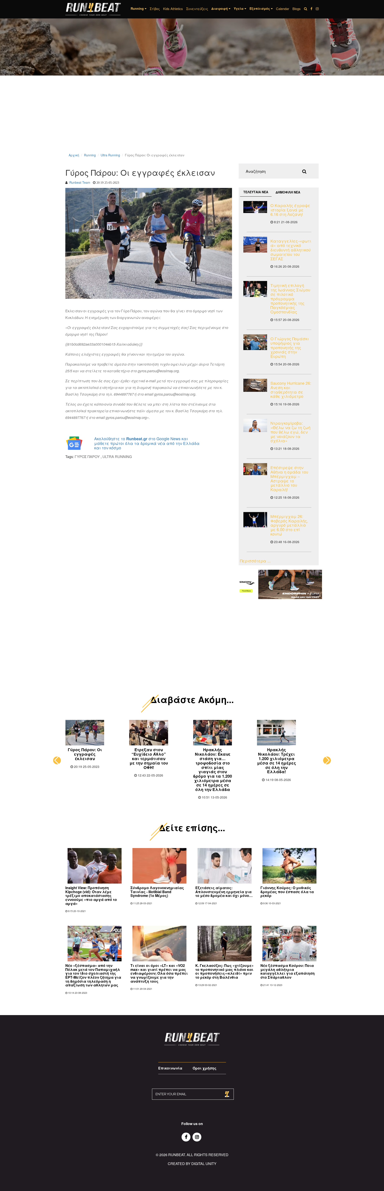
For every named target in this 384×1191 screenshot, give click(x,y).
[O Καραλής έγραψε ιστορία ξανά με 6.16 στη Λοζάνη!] (255, 207)
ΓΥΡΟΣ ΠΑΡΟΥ (87, 456)
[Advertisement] (133, 120)
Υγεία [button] (239, 8)
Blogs (296, 8)
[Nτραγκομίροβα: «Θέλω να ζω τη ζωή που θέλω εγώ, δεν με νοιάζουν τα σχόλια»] (255, 425)
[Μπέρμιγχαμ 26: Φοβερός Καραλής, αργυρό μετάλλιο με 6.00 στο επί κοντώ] (255, 520)
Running (90, 155)
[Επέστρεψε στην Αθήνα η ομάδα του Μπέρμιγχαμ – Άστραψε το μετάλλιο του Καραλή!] (255, 469)
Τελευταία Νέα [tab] (255, 192)
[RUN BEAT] (93, 9)
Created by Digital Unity (192, 1163)
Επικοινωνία (170, 1068)
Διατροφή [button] (220, 8)
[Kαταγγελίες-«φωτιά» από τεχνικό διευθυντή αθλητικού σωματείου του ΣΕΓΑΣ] (255, 244)
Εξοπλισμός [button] (260, 8)
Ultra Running (110, 155)
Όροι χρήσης (204, 1068)
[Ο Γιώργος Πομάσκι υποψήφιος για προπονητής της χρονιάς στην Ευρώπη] (255, 342)
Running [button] (138, 8)
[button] (57, 760)
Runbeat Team (79, 182)
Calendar (282, 8)
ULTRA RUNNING (117, 456)
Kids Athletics (173, 8)
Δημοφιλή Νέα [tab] (288, 192)
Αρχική (74, 155)
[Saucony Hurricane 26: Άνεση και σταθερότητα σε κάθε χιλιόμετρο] (255, 385)
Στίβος (155, 8)
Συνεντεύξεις (197, 8)
